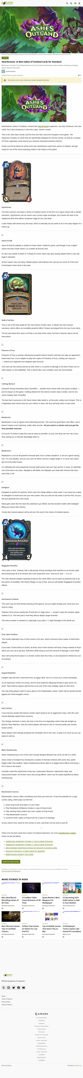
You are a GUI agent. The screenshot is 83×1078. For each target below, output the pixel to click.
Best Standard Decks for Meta (31, 848)
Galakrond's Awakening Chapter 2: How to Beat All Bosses (29, 841)
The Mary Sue (41, 1049)
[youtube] (23, 988)
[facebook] (18, 988)
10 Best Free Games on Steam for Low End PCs (30, 929)
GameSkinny (41, 1043)
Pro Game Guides (41, 1018)
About (3, 996)
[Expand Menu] (75, 3)
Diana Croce (67, 934)
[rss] (4, 988)
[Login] (79, 3)
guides (67, 833)
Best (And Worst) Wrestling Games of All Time (10, 900)
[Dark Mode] (71, 3)
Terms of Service (7, 999)
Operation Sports (41, 1046)
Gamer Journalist (41, 1040)
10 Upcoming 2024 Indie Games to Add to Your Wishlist (71, 900)
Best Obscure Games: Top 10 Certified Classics (11, 929)
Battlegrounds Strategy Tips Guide (19, 854)
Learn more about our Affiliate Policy (11, 871)
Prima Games (41, 1029)
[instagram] (8, 988)
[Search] (67, 3)
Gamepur (41, 1023)
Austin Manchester (69, 906)
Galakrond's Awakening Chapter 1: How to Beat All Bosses (29, 845)
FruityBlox (41, 1054)
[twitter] (13, 988)
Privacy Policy (6, 1002)
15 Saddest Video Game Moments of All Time (31, 900)
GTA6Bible (41, 1060)
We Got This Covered (41, 1035)
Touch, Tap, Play (41, 1052)
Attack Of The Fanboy (41, 1026)
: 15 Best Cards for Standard (25, 851)
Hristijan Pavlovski (8, 906)
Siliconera (41, 1032)
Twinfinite (41, 1020)
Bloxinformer (41, 1057)
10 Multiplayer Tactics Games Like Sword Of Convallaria (72, 929)
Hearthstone (43, 126)
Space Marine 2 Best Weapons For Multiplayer (51, 900)
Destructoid (41, 1037)
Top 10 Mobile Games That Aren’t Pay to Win (51, 929)
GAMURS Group (77, 1065)
